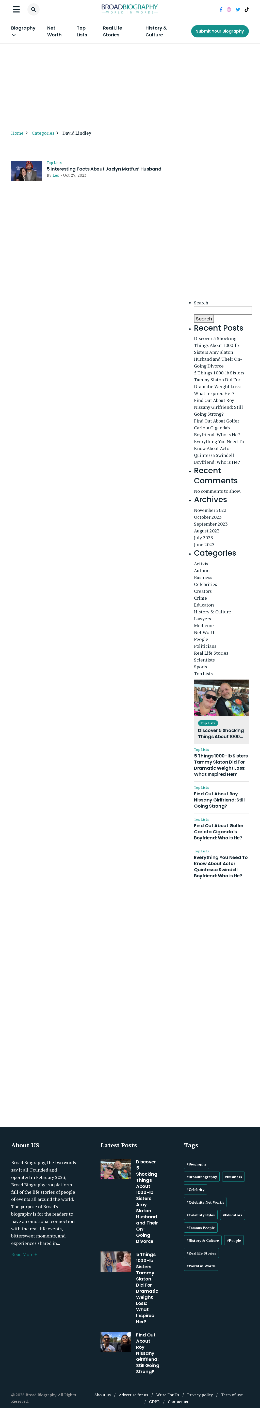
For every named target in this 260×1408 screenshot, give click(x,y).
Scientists (204, 660)
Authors (202, 570)
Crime (200, 598)
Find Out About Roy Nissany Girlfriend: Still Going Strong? (218, 407)
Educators (204, 605)
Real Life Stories (112, 31)
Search (201, 303)
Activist (202, 563)
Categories (43, 133)
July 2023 (203, 537)
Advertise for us (133, 1395)
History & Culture (156, 31)
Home (17, 133)
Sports (200, 667)
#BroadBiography (202, 1176)
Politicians (205, 646)
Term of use (232, 1395)
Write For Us (167, 1395)
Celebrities (205, 584)
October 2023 (208, 517)
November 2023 (210, 510)
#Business (233, 1176)
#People (234, 1240)
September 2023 (211, 524)
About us (102, 1395)
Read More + (24, 1254)
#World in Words (201, 1265)
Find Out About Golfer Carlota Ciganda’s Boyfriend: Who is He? (217, 428)
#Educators (232, 1215)
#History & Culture (203, 1240)
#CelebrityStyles (201, 1215)
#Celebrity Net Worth (205, 1202)
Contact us (178, 1401)
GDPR (154, 1401)
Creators (203, 591)
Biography (23, 28)
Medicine (204, 625)
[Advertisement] (130, 84)
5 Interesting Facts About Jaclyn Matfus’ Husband (104, 169)
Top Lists (82, 31)
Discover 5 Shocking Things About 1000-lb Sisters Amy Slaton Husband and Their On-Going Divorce (218, 352)
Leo (56, 175)
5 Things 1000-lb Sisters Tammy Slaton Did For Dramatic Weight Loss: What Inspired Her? (219, 383)
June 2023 (204, 544)
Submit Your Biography (220, 31)
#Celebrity (195, 1189)
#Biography (196, 1164)
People (201, 639)
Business (203, 577)
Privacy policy (200, 1395)
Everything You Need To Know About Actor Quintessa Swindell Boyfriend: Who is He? (219, 451)
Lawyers (202, 618)
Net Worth (54, 31)
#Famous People (201, 1227)
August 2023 (207, 531)
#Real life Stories (201, 1253)
